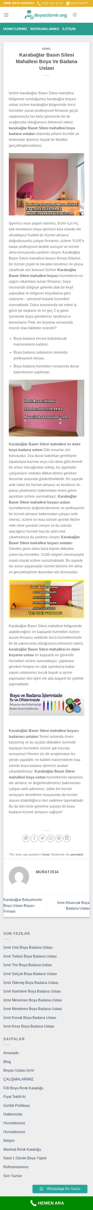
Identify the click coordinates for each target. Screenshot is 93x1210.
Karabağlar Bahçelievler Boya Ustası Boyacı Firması (22, 905)
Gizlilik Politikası (16, 1106)
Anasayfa (11, 1053)
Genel (46, 48)
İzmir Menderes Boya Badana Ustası (32, 1009)
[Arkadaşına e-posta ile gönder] (50, 838)
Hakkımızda (12, 1114)
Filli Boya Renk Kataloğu (23, 1088)
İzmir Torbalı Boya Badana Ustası (30, 956)
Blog (7, 1062)
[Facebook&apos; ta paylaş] (34, 838)
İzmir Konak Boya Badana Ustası (29, 1018)
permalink (77, 854)
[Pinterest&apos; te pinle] (59, 838)
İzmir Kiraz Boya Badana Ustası (28, 1026)
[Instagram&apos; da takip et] (75, 15)
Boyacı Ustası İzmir (18, 1070)
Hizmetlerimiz (15, 29)
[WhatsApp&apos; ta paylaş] (26, 838)
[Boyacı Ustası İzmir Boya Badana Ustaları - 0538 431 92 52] (46, 15)
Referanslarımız (44, 29)
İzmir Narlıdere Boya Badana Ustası (32, 991)
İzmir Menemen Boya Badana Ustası (32, 1000)
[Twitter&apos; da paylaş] (42, 838)
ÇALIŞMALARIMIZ (18, 1079)
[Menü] (6, 14)
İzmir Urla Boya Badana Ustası (28, 947)
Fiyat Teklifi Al (14, 1097)
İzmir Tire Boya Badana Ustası (27, 965)
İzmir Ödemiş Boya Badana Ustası (30, 983)
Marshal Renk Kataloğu (22, 1149)
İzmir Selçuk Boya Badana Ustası (30, 974)
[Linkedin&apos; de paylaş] (67, 838)
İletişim (69, 29)
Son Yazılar (12, 1176)
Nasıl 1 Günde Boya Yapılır (25, 1158)
